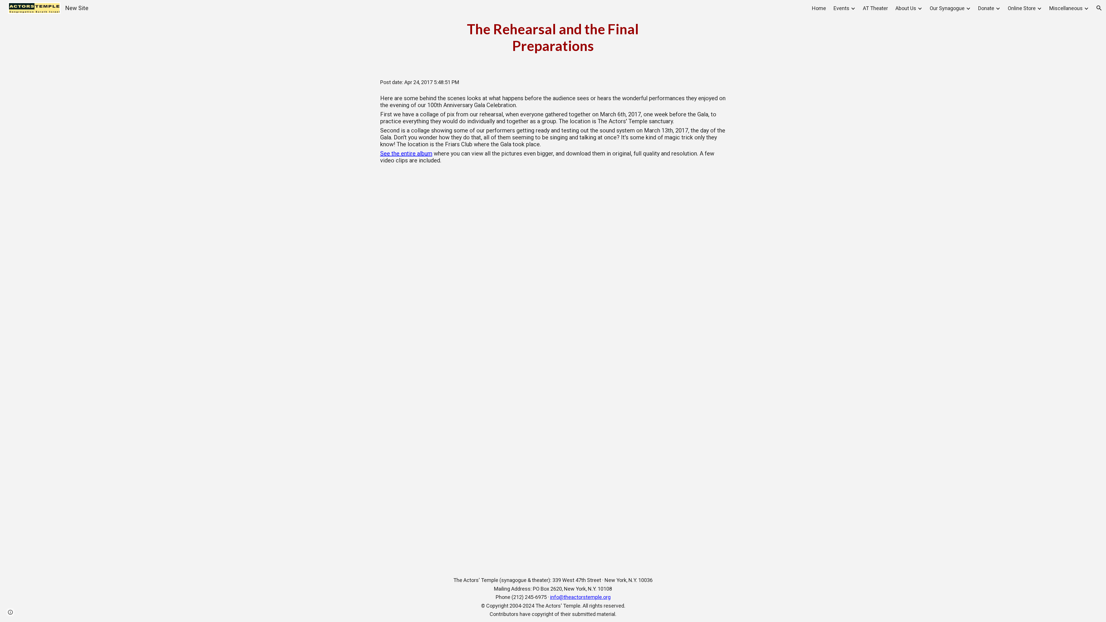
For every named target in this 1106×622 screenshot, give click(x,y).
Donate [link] (986, 8)
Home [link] (819, 8)
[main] (553, 37)
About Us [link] (905, 8)
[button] (1099, 8)
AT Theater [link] (875, 8)
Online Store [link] (1022, 8)
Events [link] (841, 8)
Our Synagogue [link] (947, 8)
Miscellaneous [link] (1066, 8)
